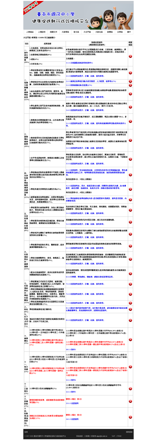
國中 (129, 32)
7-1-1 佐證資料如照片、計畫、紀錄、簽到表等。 (85, 284)
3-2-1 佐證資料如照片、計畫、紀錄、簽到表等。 (85, 148)
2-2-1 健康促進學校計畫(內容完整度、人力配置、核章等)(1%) (91, 81)
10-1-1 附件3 (71, 349)
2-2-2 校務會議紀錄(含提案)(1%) (79, 85)
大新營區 (65, 32)
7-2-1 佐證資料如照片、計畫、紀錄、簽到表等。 (85, 294)
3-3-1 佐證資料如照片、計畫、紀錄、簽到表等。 (85, 164)
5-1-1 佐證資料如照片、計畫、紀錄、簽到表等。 (85, 213)
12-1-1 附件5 (71, 392)
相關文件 (53, 32)
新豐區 (110, 32)
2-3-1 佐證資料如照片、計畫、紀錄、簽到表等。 (85, 97)
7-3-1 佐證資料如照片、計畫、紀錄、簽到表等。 (85, 303)
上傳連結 (30, 32)
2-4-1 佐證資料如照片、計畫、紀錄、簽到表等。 (85, 110)
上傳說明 (41, 32)
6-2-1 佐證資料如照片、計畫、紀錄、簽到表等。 (85, 264)
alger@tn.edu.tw (101, 436)
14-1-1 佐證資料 (72, 419)
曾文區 (76, 32)
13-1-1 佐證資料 (72, 403)
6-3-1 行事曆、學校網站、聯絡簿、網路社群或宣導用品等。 (90, 277)
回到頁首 (129, 432)
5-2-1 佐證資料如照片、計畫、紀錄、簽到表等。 (85, 224)
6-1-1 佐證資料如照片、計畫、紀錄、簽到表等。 (85, 248)
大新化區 (99, 32)
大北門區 (87, 32)
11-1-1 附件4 (71, 380)
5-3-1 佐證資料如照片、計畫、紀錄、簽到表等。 (85, 237)
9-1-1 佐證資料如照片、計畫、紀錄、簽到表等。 (85, 320)
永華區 (120, 32)
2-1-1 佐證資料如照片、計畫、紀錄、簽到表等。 (85, 76)
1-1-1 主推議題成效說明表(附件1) (79, 63)
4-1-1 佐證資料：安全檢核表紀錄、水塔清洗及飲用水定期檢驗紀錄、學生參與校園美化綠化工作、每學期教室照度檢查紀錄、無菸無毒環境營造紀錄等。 (96, 172)
